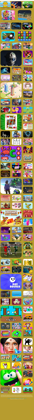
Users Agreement (13, 398)
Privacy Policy (17, 398)
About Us (25, 398)
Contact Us (21, 398)
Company (9, 398)
